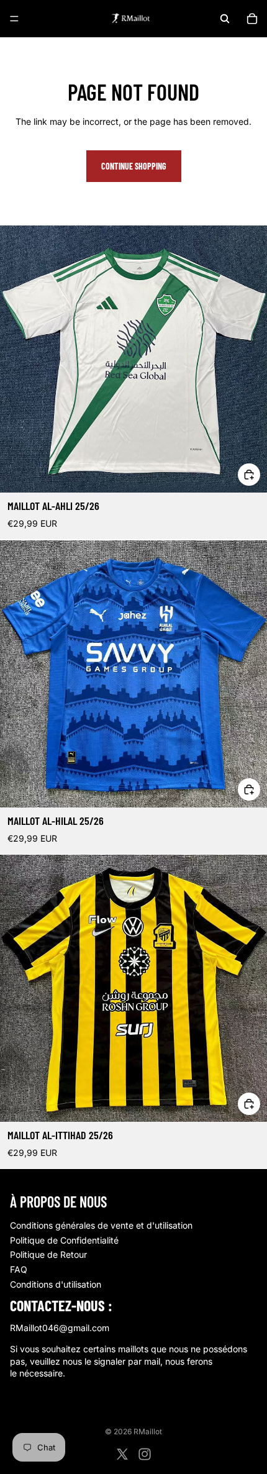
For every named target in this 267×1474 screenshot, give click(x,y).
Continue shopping (133, 166)
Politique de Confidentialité (64, 1240)
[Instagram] (144, 1454)
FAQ (18, 1269)
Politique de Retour (48, 1254)
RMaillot (148, 1431)
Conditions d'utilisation (55, 1284)
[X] (122, 1454)
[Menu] (14, 18)
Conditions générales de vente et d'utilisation (101, 1225)
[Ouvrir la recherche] (224, 18)
